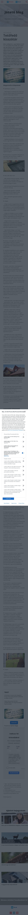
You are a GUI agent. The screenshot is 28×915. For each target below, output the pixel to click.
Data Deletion (6, 503)
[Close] (25, 412)
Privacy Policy (21, 503)
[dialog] (14, 457)
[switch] (23, 437)
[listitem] (14, 434)
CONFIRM (8, 498)
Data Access (14, 503)
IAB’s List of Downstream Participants (15, 430)
